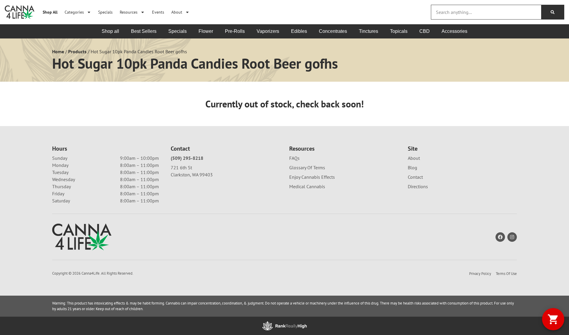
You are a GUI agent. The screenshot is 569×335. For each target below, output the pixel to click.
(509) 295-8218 (187, 158)
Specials (105, 12)
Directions (418, 186)
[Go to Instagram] (512, 237)
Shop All (50, 12)
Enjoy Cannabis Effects (312, 177)
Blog (412, 167)
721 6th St (181, 167)
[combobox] (486, 12)
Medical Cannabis (307, 186)
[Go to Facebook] (500, 237)
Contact (415, 177)
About (176, 12)
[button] (553, 319)
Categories (74, 12)
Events (158, 12)
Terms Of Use (506, 273)
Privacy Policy (480, 273)
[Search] (552, 12)
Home (58, 51)
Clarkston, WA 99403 (192, 175)
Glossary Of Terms (307, 167)
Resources (129, 12)
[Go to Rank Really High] (284, 325)
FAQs (294, 158)
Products (77, 51)
